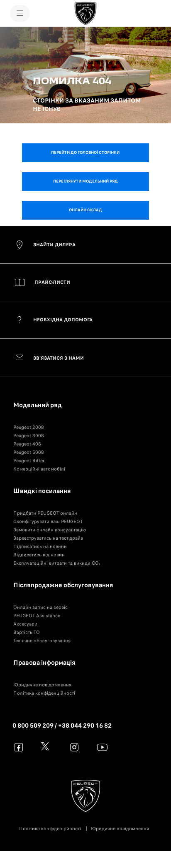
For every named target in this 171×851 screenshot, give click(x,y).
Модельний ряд (37, 405)
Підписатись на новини (40, 546)
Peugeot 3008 (28, 435)
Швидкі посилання (42, 491)
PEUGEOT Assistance (36, 615)
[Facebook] (18, 747)
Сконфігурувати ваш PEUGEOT (48, 521)
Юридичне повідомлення (42, 684)
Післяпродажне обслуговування (63, 585)
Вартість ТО (26, 632)
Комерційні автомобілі (39, 469)
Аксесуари (25, 624)
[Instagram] (74, 747)
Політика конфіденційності (44, 693)
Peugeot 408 (27, 444)
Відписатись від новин (39, 554)
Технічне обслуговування (42, 640)
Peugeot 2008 (28, 427)
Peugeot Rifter (28, 460)
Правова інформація (44, 662)
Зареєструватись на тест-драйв (48, 538)
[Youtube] (102, 747)
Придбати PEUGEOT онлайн (45, 513)
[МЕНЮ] (20, 13)
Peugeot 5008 (28, 452)
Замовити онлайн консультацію (49, 529)
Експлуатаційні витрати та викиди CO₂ (56, 563)
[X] (46, 747)
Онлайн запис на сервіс (40, 607)
